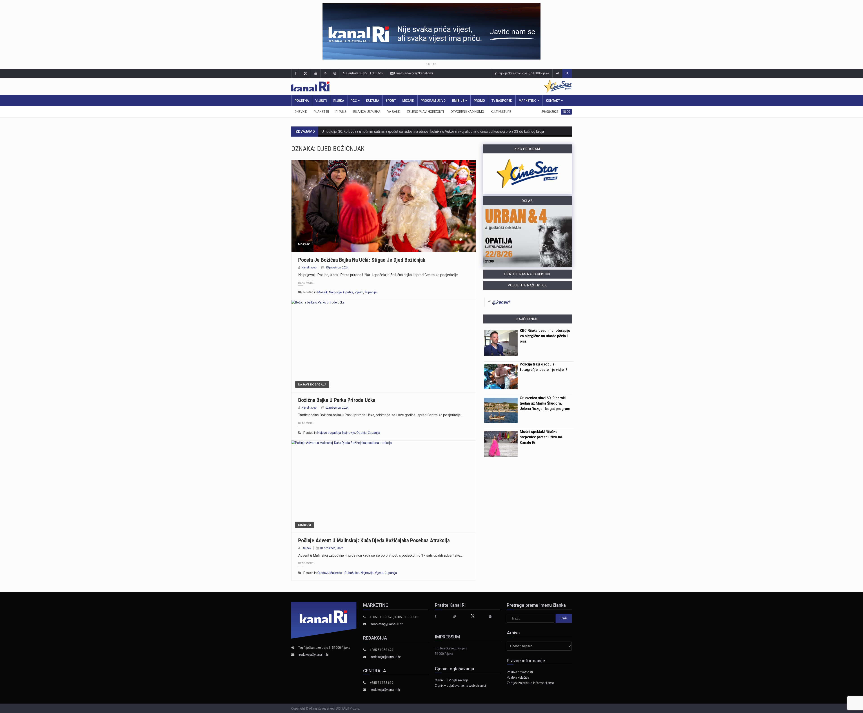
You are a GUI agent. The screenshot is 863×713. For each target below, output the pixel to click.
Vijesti (321, 100)
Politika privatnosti (520, 672)
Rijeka (338, 100)
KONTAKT (553, 100)
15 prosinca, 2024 (336, 267)
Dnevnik (301, 111)
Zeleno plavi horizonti (425, 111)
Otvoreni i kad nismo (467, 111)
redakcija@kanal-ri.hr (314, 654)
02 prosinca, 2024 (336, 407)
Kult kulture (501, 111)
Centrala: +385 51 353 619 (364, 73)
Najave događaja (312, 384)
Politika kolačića (518, 677)
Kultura (372, 100)
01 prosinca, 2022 (331, 548)
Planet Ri (321, 111)
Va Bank (393, 111)
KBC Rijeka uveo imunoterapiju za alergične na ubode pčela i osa (545, 335)
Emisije (458, 100)
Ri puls (341, 111)
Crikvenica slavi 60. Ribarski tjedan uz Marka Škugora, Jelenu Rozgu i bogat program (545, 403)
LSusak (306, 548)
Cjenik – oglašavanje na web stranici (460, 685)
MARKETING (528, 100)
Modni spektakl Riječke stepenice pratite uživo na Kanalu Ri (541, 437)
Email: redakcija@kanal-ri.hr (413, 73)
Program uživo (433, 100)
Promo (479, 100)
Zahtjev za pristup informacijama (530, 683)
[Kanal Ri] (372, 87)
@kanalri (500, 302)
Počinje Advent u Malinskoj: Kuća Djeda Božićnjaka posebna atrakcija (374, 540)
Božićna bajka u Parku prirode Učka (336, 400)
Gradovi (304, 525)
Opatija (348, 292)
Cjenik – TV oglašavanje (452, 680)
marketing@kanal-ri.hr (387, 624)
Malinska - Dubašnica (344, 573)
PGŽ (354, 100)
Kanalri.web (309, 267)
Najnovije (335, 292)
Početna (302, 100)
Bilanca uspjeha (366, 111)
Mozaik (408, 100)
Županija (371, 292)
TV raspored (502, 100)
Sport (391, 100)
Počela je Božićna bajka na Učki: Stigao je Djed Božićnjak (361, 260)
